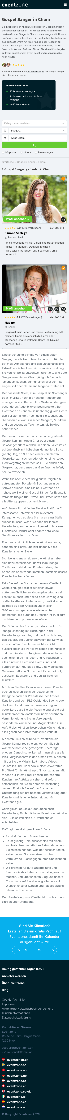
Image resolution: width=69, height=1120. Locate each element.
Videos (27, 152)
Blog (5, 990)
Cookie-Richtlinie (13, 999)
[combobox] (38, 138)
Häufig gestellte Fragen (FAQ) (23, 969)
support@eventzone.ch (17, 1047)
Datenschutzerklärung (16, 1017)
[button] (34, 123)
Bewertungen (45, 152)
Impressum (9, 1004)
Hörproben (11, 152)
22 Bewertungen (35, 71)
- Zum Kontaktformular (17, 1052)
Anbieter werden (14, 976)
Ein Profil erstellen (34, 950)
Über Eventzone (13, 983)
